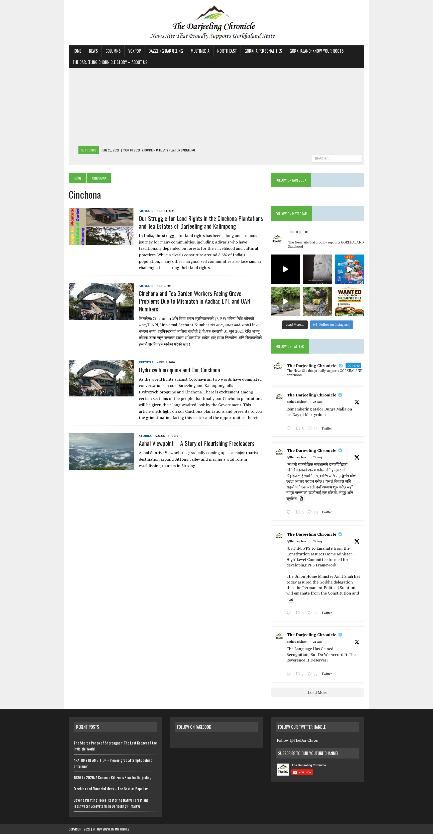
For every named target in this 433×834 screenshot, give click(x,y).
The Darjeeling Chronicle (311, 395)
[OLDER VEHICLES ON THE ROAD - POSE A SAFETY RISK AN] (285, 301)
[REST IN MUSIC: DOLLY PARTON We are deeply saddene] (317, 269)
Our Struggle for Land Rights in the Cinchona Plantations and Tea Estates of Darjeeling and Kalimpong (201, 222)
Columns (113, 51)
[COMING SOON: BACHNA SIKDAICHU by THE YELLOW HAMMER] (285, 269)
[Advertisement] (216, 108)
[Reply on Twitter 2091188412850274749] (289, 512)
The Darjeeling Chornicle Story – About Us (110, 62)
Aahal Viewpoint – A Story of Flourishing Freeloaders (196, 443)
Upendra (146, 362)
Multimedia (200, 51)
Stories (145, 436)
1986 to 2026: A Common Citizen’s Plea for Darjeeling (113, 777)
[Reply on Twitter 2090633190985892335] (289, 674)
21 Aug (317, 641)
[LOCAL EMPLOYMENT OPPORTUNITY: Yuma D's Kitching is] (349, 301)
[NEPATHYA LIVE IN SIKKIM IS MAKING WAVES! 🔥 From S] (349, 269)
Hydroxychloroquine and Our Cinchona (179, 369)
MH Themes (122, 829)
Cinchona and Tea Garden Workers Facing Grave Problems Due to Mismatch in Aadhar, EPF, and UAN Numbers (194, 301)
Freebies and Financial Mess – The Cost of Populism (111, 788)
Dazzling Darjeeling (166, 51)
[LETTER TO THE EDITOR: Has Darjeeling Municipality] (317, 301)
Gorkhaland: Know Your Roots (317, 51)
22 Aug (317, 457)
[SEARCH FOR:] (337, 158)
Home (76, 51)
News (93, 51)
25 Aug (317, 401)
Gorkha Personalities (263, 51)
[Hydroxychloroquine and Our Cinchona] (101, 393)
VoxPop (134, 51)
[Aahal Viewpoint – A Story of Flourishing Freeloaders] (101, 466)
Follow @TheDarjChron (297, 740)
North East (227, 51)
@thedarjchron (297, 401)
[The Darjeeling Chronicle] (216, 22)
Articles (146, 211)
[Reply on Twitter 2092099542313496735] (289, 429)
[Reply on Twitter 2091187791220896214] (289, 613)
